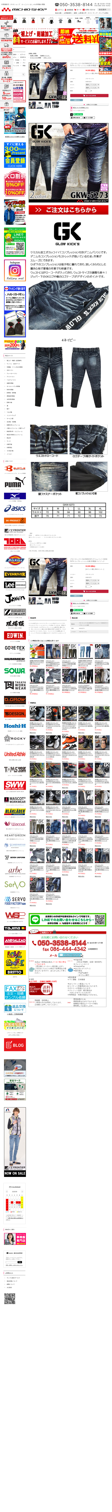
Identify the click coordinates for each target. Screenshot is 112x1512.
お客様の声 (82, 13)
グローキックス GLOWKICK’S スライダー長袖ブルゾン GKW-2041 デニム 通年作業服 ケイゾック (53, 688)
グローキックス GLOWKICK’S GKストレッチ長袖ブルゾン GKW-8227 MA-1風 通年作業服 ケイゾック (85, 810)
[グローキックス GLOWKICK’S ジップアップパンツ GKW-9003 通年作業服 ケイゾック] (69, 657)
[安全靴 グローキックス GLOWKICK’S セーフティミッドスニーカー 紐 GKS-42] (85, 720)
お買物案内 (67, 13)
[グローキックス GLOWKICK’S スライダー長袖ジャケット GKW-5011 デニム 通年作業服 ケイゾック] (85, 833)
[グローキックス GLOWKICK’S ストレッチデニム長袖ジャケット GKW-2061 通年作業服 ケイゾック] (85, 862)
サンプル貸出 (104, 13)
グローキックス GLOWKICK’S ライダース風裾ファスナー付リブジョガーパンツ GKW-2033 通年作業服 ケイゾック (69, 839)
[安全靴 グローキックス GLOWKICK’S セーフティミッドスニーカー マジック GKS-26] (85, 776)
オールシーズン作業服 (35, 57)
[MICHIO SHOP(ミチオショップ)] (104, 10)
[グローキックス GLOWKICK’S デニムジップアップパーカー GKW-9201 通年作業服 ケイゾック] (37, 891)
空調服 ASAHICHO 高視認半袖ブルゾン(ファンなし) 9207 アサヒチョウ (37, 662)
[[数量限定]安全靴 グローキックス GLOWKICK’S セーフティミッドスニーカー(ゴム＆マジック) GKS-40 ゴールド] (69, 720)
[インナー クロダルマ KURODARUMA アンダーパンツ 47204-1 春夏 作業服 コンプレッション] (85, 682)
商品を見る (33, 732)
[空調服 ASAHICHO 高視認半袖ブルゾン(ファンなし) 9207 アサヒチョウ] (37, 657)
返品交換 (58, 13)
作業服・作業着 (32, 53)
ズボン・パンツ (47, 57)
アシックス (15, 65)
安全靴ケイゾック (45, 55)
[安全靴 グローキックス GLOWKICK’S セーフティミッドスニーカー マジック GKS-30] (85, 749)
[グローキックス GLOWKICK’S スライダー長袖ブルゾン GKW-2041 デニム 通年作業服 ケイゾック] (53, 682)
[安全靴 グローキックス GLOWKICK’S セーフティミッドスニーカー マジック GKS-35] (53, 804)
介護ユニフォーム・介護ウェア (16, 428)
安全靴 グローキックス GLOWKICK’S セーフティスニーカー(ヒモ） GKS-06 (69, 781)
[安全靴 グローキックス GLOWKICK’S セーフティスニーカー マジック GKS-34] (37, 804)
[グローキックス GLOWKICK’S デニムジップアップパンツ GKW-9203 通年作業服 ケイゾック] (69, 682)
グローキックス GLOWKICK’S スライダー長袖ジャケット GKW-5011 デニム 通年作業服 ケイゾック (85, 839)
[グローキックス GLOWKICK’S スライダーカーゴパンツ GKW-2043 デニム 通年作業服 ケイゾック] (37, 682)
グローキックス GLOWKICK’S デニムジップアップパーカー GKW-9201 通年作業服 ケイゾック (37, 897)
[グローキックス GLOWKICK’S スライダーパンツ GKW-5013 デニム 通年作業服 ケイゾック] (53, 657)
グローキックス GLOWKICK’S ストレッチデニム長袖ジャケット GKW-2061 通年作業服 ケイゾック (85, 868)
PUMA (17, 60)
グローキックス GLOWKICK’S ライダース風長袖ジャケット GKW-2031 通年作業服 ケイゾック (53, 839)
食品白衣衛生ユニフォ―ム (15, 434)
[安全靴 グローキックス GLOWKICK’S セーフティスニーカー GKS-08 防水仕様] (53, 776)
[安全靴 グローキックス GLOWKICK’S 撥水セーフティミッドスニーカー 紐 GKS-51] (37, 720)
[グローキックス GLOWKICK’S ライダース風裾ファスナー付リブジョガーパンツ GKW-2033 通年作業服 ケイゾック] (69, 833)
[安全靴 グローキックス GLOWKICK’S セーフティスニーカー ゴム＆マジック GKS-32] (69, 749)
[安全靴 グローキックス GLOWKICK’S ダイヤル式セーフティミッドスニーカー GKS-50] (53, 720)
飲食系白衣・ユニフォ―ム (15, 431)
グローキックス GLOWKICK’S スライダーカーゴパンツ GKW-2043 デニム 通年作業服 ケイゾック (37, 688)
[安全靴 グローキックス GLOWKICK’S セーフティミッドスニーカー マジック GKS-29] (37, 749)
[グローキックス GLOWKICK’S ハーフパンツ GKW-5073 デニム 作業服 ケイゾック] (69, 804)
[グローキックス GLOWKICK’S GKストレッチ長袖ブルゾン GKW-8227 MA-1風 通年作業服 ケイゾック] (85, 804)
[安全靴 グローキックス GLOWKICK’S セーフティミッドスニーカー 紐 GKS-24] (37, 776)
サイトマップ (93, 13)
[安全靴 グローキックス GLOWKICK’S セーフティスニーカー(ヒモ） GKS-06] (69, 776)
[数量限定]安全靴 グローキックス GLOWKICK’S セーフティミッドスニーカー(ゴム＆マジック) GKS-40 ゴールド (69, 726)
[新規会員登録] (69, 10)
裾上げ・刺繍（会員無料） (15, 360)
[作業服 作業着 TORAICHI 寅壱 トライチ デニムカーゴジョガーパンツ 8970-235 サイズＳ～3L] (85, 657)
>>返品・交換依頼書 (15, 1014)
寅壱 (17, 63)
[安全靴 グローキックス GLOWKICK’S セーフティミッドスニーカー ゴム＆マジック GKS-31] (53, 749)
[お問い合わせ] (89, 10)
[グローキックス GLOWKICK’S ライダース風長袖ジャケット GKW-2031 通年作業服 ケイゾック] (53, 833)
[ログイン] (60, 10)
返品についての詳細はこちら (81, 107)
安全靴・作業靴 (34, 55)
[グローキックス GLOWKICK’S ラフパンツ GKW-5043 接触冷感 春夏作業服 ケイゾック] (69, 862)
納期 (75, 13)
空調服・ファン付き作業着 (15, 367)
